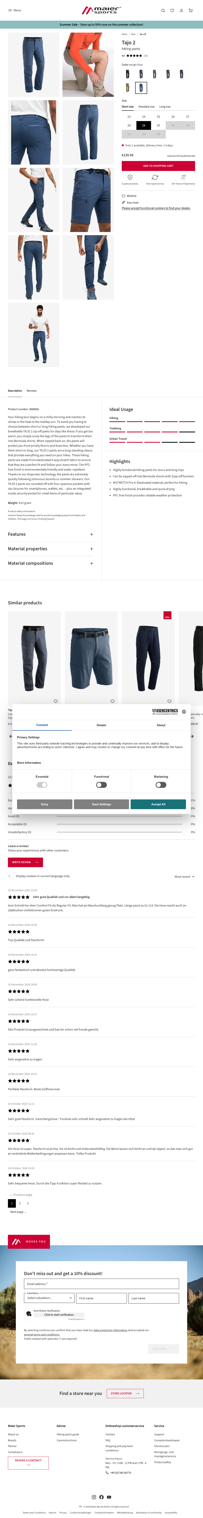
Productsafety (162, 1462)
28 (129, 125)
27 (187, 117)
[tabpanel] (158, 125)
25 (158, 117)
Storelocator (161, 1446)
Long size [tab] (164, 107)
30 (158, 125)
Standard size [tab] (146, 107)
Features (17, 534)
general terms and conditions (41, 1335)
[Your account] (181, 10)
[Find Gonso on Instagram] (94, 1497)
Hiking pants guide (68, 1434)
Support (159, 1434)
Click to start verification (59, 1315)
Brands (12, 1440)
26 (173, 117)
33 (131, 134)
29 (143, 125)
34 (146, 134)
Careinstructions (67, 1440)
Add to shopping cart (158, 166)
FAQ (107, 1440)
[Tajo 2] (33, 65)
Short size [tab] (128, 107)
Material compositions (30, 563)
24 (143, 117)
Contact (110, 1434)
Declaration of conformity (149, 1512)
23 (129, 117)
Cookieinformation (104, 1512)
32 (190, 125)
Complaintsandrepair (167, 1440)
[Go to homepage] (101, 10)
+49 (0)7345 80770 (120, 1473)
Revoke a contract (28, 1460)
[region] (61, 200)
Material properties (27, 548)
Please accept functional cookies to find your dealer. (156, 208)
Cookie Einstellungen (80, 1512)
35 (161, 134)
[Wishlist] (172, 10)
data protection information (110, 1330)
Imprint (52, 1512)
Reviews (31, 391)
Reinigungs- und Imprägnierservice (165, 1454)
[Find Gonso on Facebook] (101, 1497)
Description (15, 391)
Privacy (63, 1512)
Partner (12, 1446)
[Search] (163, 10)
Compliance (15, 1452)
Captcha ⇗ (76, 1319)
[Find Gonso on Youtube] (109, 1497)
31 (175, 125)
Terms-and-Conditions (34, 1512)
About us (13, 1434)
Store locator (121, 1393)
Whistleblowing (125, 1512)
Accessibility (171, 1512)
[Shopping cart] (190, 10)
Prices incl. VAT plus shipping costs (181, 155)
